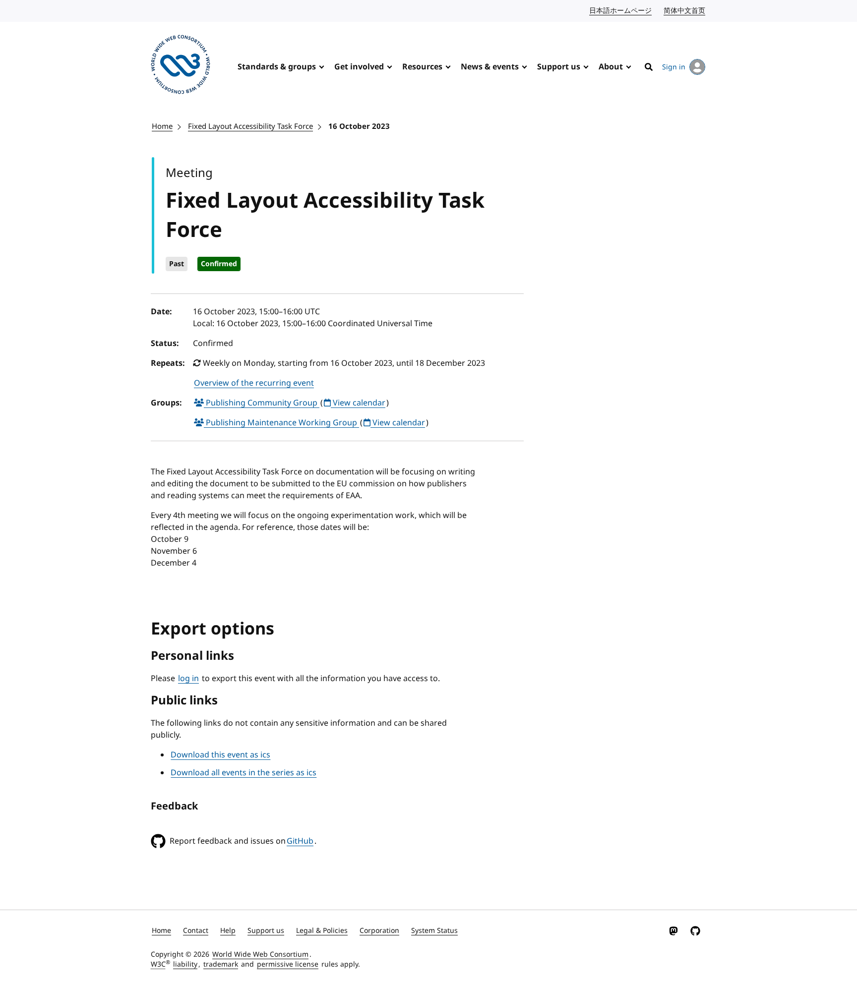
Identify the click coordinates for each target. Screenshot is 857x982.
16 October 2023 (359, 126)
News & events (490, 67)
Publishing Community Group (261, 403)
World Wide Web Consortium (260, 954)
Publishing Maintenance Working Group (281, 423)
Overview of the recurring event (254, 383)
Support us (558, 67)
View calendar (358, 403)
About (611, 67)
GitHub (300, 841)
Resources (422, 67)
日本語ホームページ (621, 10)
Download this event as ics (220, 755)
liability (185, 964)
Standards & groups (277, 67)
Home (162, 126)
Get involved (359, 67)
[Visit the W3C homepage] (180, 66)
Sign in (673, 67)
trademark (220, 964)
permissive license (287, 964)
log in (188, 679)
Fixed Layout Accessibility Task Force (250, 126)
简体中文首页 (685, 10)
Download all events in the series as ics (243, 773)
